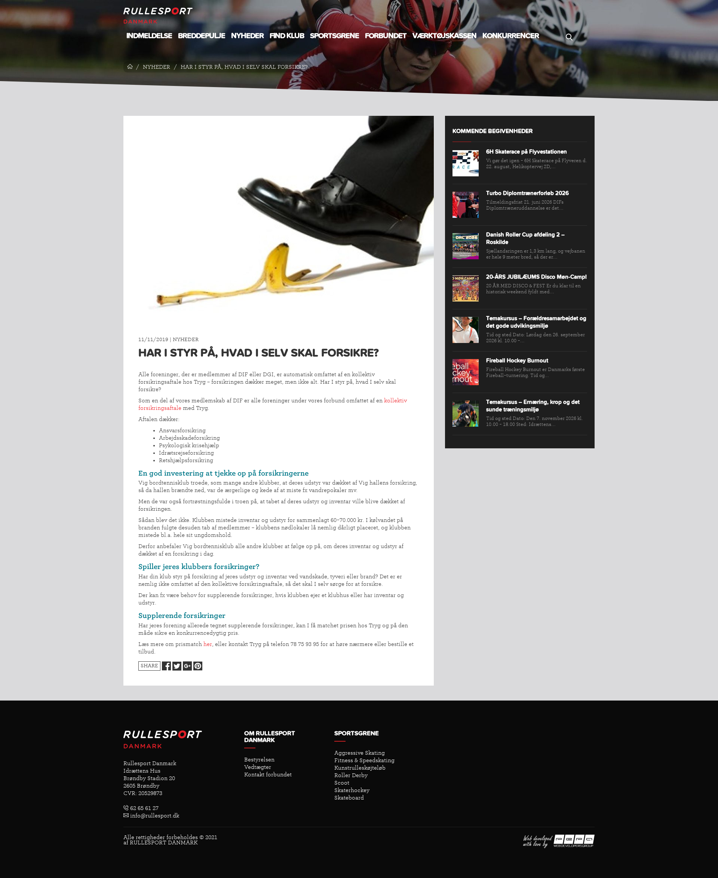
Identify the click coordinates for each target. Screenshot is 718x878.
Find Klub (287, 36)
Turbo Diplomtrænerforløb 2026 (527, 193)
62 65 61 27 (144, 808)
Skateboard (349, 798)
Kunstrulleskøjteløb (360, 768)
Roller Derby (351, 775)
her (207, 644)
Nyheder (247, 36)
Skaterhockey (351, 790)
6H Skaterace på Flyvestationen (526, 152)
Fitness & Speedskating (364, 760)
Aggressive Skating (359, 753)
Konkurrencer (510, 36)
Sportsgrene (334, 36)
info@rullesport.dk (154, 816)
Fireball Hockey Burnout (517, 361)
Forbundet (385, 36)
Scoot (341, 783)
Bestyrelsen (259, 760)
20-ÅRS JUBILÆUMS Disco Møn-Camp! (536, 277)
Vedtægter (257, 767)
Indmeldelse (149, 36)
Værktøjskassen (444, 36)
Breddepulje (201, 36)
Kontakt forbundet (268, 774)
